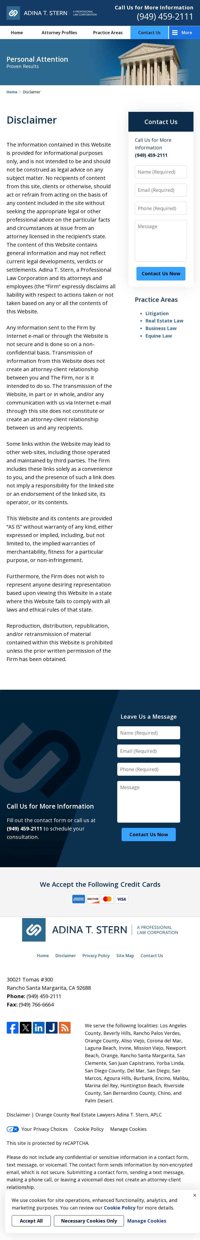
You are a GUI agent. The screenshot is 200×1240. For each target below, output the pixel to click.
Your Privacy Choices (45, 1129)
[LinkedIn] (39, 1028)
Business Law (161, 328)
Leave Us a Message (149, 716)
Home (17, 32)
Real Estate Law (164, 320)
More (187, 32)
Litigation (157, 313)
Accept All (31, 1221)
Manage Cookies (128, 1129)
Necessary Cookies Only (89, 1221)
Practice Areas (108, 32)
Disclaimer (65, 955)
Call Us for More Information (154, 7)
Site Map (125, 955)
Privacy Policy (96, 955)
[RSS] (65, 1028)
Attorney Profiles (59, 32)
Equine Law (158, 336)
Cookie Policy (89, 1129)
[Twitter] (26, 1028)
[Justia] (52, 1028)
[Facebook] (12, 1028)
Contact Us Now (161, 273)
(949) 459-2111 (165, 16)
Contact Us (149, 32)
